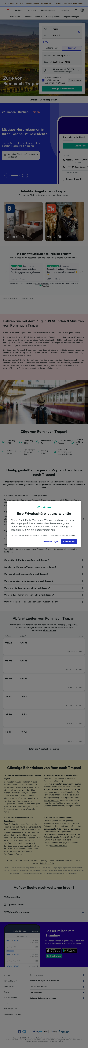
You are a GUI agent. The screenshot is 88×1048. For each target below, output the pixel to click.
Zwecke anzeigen (50, 541)
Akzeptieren (69, 542)
